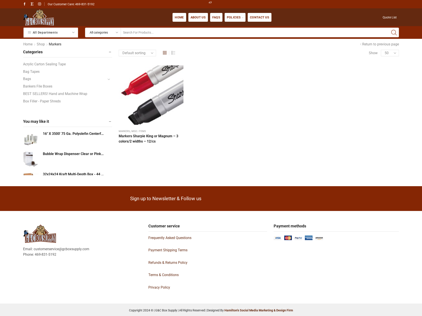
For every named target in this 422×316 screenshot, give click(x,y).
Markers (124, 131)
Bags (27, 79)
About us (198, 17)
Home (179, 17)
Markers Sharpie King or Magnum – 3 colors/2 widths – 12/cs (148, 138)
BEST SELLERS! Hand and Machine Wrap (55, 94)
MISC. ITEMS (138, 131)
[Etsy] (32, 4)
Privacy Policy (159, 287)
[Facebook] (24, 4)
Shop (41, 44)
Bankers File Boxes (37, 86)
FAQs (216, 17)
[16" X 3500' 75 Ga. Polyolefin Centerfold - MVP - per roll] (30, 139)
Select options (151, 95)
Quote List (390, 17)
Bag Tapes (31, 72)
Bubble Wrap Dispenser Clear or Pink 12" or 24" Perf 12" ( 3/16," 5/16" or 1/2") (73, 154)
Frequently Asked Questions (169, 238)
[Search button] (394, 32)
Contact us (259, 17)
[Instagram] (39, 4)
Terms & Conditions (163, 275)
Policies (234, 17)
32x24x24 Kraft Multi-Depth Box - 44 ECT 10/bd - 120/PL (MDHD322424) (73, 174)
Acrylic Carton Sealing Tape (44, 64)
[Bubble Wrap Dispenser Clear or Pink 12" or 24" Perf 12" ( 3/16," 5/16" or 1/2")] (30, 159)
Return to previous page (380, 44)
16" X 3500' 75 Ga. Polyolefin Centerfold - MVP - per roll (73, 134)
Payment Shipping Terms (167, 250)
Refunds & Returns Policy (167, 263)
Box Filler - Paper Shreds (42, 101)
